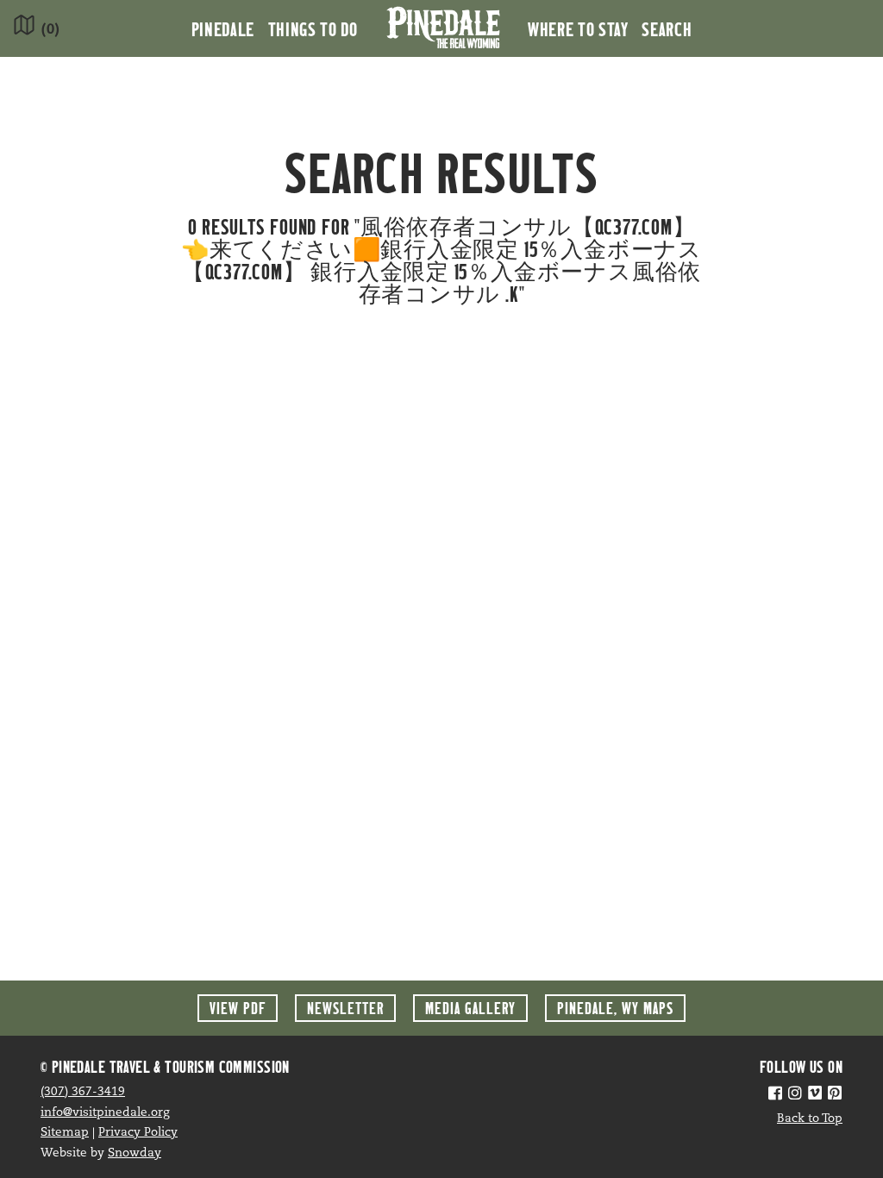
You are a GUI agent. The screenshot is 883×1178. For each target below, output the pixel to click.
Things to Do (313, 28)
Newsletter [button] (345, 1007)
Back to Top (809, 1119)
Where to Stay (578, 28)
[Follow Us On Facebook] (775, 1095)
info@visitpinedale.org (105, 1112)
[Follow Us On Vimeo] (815, 1095)
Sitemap (65, 1132)
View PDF (238, 1007)
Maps (615, 1007)
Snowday (134, 1153)
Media (470, 1007)
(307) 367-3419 (83, 1092)
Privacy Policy (138, 1132)
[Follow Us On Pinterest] (834, 1095)
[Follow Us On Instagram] (795, 1095)
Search (667, 28)
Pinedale (222, 28)
